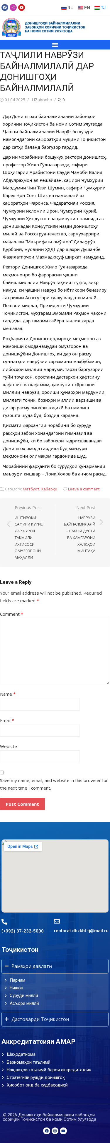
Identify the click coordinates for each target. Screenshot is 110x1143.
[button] (55, 44)
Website (8, 746)
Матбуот (31, 489)
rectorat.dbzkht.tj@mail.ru (81, 930)
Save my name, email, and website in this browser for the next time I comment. (54, 784)
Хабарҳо (49, 489)
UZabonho (42, 99)
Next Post (79, 529)
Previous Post (29, 532)
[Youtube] (21, 7)
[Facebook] (4, 7)
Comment (11, 614)
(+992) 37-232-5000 (22, 931)
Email (7, 720)
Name (8, 694)
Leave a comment (83, 489)
